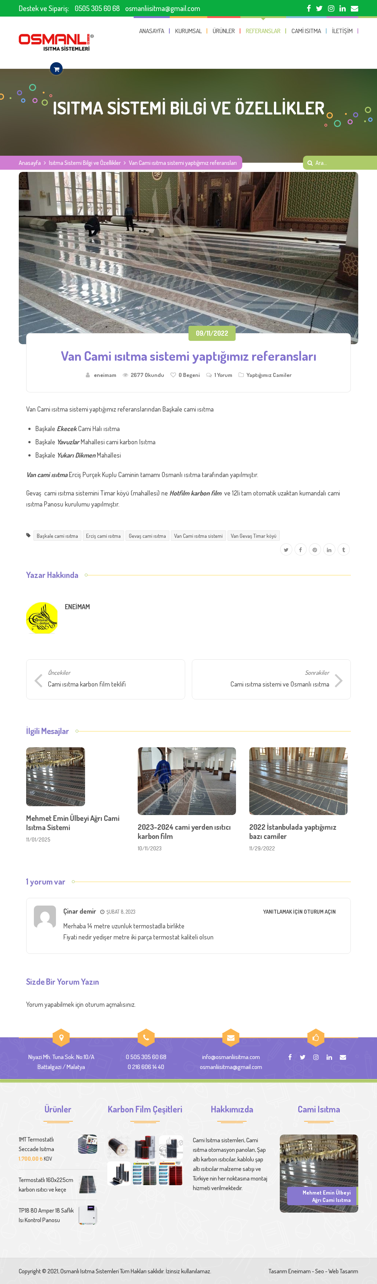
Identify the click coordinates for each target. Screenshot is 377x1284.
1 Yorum (223, 374)
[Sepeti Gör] (56, 69)
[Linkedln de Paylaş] (329, 550)
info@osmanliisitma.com (231, 1057)
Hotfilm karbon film (195, 493)
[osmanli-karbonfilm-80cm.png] (119, 1147)
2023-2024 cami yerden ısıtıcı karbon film (184, 831)
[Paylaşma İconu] (343, 550)
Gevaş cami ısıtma (147, 535)
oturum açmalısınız (109, 1004)
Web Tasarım (343, 1271)
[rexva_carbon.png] (171, 1147)
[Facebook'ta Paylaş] (300, 550)
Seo (319, 1271)
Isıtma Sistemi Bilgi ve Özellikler (85, 162)
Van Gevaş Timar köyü (253, 535)
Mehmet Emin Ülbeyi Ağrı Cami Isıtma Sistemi (72, 822)
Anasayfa (30, 162)
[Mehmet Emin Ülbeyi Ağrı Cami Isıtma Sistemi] (319, 1173)
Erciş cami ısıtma (103, 535)
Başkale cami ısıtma (57, 535)
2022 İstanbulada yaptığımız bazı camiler (293, 831)
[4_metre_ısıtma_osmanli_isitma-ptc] (171, 1173)
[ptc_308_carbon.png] (145, 1147)
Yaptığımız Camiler (269, 374)
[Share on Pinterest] (315, 550)
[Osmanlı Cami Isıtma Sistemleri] (56, 42)
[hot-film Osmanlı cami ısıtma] (119, 1173)
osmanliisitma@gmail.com (162, 8)
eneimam (105, 374)
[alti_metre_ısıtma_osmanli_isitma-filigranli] (145, 1173)
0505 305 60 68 (97, 8)
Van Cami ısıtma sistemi (198, 535)
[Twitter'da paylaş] (286, 550)
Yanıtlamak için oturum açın (299, 911)
